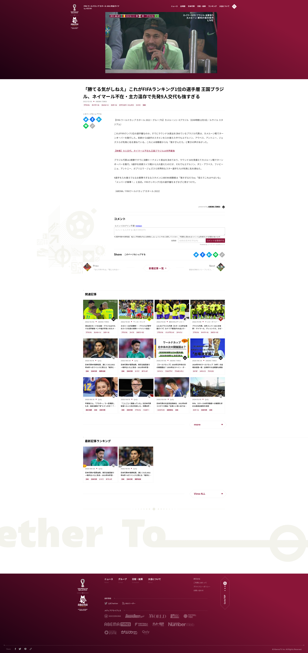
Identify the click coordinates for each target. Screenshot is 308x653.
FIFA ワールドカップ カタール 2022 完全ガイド (101, 7)
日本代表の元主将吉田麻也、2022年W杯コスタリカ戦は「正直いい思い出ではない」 (172, 404)
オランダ (145, 371)
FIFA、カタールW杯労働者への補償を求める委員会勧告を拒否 (207, 404)
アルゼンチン (179, 371)
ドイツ (137, 371)
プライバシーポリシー (201, 587)
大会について (224, 6)
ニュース (174, 6)
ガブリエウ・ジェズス (126, 105)
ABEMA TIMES (101, 102)
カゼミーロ (140, 332)
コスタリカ (160, 410)
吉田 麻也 (170, 410)
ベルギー (146, 410)
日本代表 (191, 6)
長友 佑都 (89, 410)
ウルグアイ (168, 371)
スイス (138, 105)
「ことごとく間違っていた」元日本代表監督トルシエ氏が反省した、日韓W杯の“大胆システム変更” (136, 404)
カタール (114, 105)
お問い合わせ (198, 591)
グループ (122, 581)
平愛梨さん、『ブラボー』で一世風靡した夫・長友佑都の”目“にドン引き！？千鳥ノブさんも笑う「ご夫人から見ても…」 (100, 404)
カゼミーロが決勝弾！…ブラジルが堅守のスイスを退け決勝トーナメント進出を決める (136, 327)
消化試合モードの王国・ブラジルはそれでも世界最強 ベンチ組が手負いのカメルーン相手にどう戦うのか (100, 327)
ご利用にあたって (200, 583)
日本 (144, 105)
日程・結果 (201, 6)
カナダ (195, 371)
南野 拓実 (102, 371)
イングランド (169, 332)
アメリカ (211, 371)
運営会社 (196, 579)
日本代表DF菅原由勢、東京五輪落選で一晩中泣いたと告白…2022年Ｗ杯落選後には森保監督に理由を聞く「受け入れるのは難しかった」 (136, 366)
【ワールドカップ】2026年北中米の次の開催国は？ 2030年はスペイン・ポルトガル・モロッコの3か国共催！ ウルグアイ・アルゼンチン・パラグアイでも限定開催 (172, 366)
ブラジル (87, 105)
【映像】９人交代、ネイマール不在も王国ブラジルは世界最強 (144, 150)
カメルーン (105, 105)
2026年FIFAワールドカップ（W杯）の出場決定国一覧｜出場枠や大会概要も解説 (207, 365)
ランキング (212, 6)
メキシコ (202, 371)
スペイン (179, 332)
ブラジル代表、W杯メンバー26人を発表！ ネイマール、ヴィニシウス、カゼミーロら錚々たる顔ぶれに (207, 327)
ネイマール (95, 105)
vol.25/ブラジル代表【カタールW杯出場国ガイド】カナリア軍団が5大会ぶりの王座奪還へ (172, 327)
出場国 (182, 6)
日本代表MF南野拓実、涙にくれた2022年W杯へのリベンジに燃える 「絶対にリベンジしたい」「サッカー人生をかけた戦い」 (100, 366)
